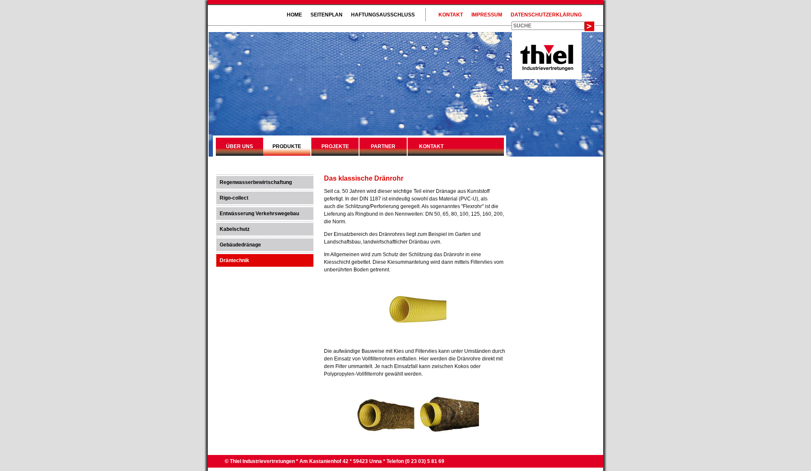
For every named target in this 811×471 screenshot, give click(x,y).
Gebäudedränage (240, 245)
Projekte (335, 146)
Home (294, 15)
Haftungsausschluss (383, 15)
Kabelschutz (235, 229)
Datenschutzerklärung (546, 15)
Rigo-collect (234, 198)
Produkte (286, 146)
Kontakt (450, 15)
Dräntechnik (234, 260)
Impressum (486, 15)
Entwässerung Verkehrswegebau (259, 214)
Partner (383, 146)
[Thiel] (546, 69)
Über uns (239, 146)
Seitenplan (326, 15)
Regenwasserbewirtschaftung (256, 182)
